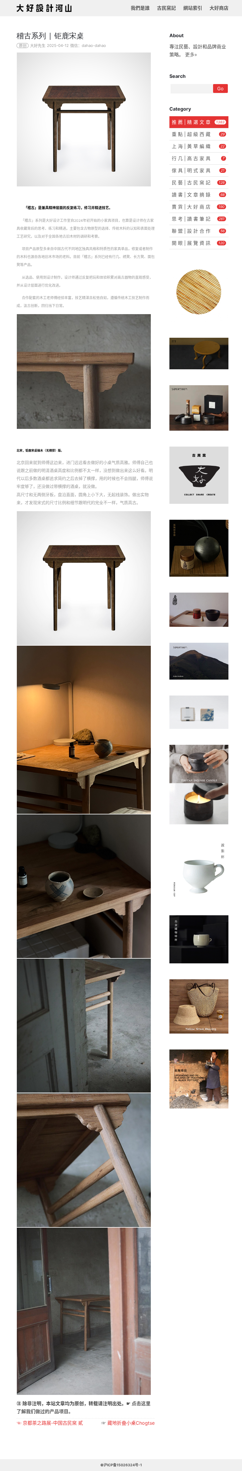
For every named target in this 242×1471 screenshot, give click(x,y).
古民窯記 (166, 8)
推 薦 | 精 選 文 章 (198, 122)
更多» (191, 55)
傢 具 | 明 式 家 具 (198, 170)
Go (220, 88)
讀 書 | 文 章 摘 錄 (198, 195)
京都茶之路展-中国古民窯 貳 (53, 1423)
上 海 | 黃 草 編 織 (198, 146)
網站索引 (192, 8)
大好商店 (219, 8)
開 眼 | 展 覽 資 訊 (198, 243)
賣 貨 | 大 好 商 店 (198, 207)
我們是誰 (140, 8)
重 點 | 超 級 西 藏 (198, 134)
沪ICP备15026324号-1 (123, 1465)
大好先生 (37, 45)
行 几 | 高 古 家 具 (198, 158)
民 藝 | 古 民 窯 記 (198, 183)
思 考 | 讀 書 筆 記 (198, 219)
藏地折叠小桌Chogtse (131, 1423)
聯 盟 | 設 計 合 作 (198, 231)
